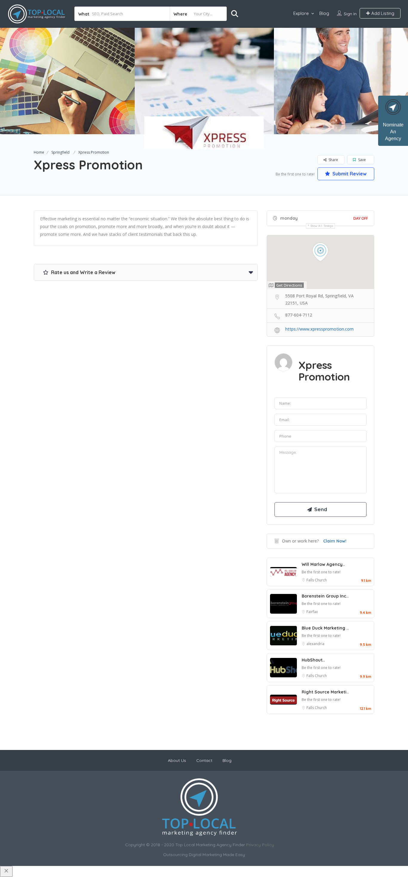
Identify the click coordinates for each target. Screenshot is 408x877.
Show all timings (322, 225)
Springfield (60, 152)
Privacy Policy (260, 844)
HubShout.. (313, 660)
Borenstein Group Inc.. (325, 596)
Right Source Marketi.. (325, 692)
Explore (301, 13)
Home (39, 152)
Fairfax (312, 611)
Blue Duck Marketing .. (325, 628)
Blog (324, 13)
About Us (177, 760)
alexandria (315, 643)
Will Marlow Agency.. (323, 564)
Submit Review (348, 174)
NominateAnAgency (393, 131)
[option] (204, 81)
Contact (204, 760)
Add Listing (382, 13)
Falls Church (316, 580)
